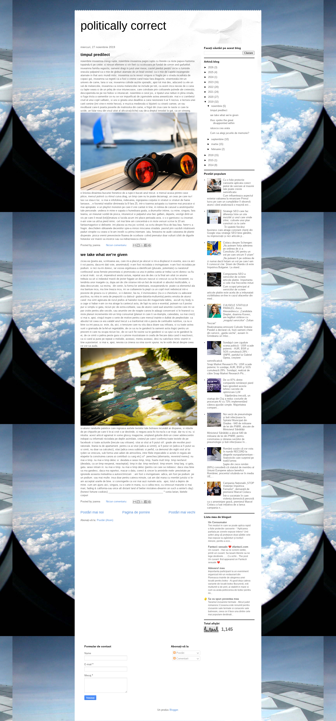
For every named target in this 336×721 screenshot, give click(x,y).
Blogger (174, 709)
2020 (211, 96)
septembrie (217, 139)
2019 (211, 101)
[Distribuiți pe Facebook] (146, 245)
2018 (211, 155)
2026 (211, 67)
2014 (211, 165)
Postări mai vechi (182, 512)
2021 (211, 91)
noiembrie (217, 106)
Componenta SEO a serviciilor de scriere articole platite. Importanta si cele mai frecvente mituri (238, 278)
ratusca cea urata (220, 128)
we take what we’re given (103, 254)
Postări (180, 652)
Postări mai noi (92, 512)
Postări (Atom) (105, 520)
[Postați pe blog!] (138, 245)
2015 (211, 160)
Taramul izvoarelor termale (222, 602)
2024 (211, 77)
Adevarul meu (216, 568)
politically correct (123, 25)
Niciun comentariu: (117, 245)
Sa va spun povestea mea (223, 598)
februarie (216, 149)
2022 (211, 87)
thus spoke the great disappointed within (222, 122)
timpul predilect (95, 54)
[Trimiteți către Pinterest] (149, 245)
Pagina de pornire (136, 512)
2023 (211, 82)
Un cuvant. (214, 550)
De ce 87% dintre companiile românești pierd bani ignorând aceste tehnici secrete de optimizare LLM (238, 385)
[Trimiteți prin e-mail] (134, 245)
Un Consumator (217, 522)
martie (215, 144)
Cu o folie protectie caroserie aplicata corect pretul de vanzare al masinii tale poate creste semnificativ (238, 185)
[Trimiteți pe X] (142, 245)
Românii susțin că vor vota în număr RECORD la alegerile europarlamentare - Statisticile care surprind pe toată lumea (238, 454)
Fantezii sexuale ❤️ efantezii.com (228, 546)
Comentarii (182, 658)
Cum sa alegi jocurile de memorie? (229, 133)
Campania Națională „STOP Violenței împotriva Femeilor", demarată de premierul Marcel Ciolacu (238, 488)
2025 (211, 72)
